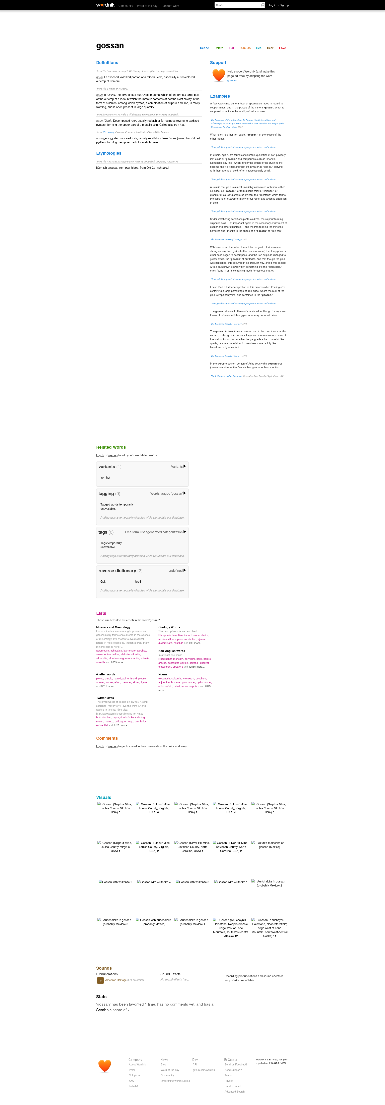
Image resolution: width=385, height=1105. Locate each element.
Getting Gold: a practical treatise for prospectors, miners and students (243, 147)
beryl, (200, 659)
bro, (137, 721)
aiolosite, (101, 654)
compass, (178, 639)
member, (127, 682)
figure (144, 682)
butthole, (101, 717)
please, (142, 678)
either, (137, 682)
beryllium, (191, 659)
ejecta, (202, 639)
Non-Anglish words (171, 651)
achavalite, (117, 650)
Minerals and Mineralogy (113, 627)
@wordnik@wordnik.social (175, 1081)
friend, (134, 678)
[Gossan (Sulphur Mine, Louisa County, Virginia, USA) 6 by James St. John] (154, 808)
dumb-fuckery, (129, 717)
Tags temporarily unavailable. (111, 545)
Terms (228, 1075)
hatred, (118, 678)
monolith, (179, 659)
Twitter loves (105, 698)
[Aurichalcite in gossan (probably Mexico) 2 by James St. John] (269, 883)
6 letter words (105, 674)
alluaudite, (102, 658)
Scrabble (104, 1009)
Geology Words (169, 627)
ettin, (161, 686)
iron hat (105, 477)
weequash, (164, 678)
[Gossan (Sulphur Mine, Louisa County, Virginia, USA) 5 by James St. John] (115, 808)
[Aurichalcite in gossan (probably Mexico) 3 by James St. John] (115, 921)
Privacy (229, 1081)
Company (135, 1059)
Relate (219, 48)
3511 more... (108, 686)
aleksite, (126, 654)
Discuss (245, 48)
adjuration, (164, 682)
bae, (110, 717)
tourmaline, (114, 654)
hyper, (117, 717)
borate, (208, 659)
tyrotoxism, (189, 678)
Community (126, 5)
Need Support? (233, 1070)
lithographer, (165, 659)
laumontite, (130, 650)
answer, (101, 682)
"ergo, (131, 721)
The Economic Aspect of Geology (226, 239)
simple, (109, 678)
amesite (101, 662)
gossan (232, 80)
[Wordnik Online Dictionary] (105, 5)
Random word (170, 5)
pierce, (100, 678)
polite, (126, 678)
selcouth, (176, 678)
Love (282, 48)
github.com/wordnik (204, 1070)
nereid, (169, 686)
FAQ (131, 1081)
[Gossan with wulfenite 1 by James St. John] (231, 881)
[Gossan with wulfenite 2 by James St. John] (115, 881)
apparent (178, 666)
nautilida (179, 643)
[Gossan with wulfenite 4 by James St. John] (154, 881)
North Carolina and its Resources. (227, 376)
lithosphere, (165, 635)
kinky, (143, 721)
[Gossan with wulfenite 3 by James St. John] (192, 881)
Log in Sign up (279, 5)
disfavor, (205, 663)
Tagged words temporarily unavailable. (117, 506)
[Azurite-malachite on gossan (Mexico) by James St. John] (269, 844)
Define (204, 48)
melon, (100, 721)
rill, (170, 639)
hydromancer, (204, 682)
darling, (141, 717)
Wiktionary (108, 132)
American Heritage (116, 980)
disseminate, (166, 643)
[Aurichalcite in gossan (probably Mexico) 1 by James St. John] (192, 921)
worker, (110, 682)
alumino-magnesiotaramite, (125, 658)
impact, (188, 635)
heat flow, (178, 635)
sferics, (205, 635)
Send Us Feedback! (236, 1064)
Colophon (134, 1075)
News (164, 1059)
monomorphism (190, 686)
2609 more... (118, 662)
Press (132, 1070)
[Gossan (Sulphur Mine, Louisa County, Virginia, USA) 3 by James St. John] (269, 808)
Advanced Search (235, 1091)
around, (163, 663)
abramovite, (103, 650)
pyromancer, (189, 682)
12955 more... (197, 666)
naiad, (177, 686)
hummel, (176, 682)
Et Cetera (230, 1059)
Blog (163, 1064)
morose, (110, 721)
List (231, 48)
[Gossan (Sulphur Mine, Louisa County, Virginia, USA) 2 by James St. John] (154, 846)
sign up (113, 455)
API (195, 1064)
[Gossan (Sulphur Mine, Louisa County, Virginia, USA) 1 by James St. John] (115, 846)
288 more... (195, 643)
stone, (197, 635)
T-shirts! (133, 1086)
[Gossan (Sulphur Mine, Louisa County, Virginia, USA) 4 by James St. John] (231, 808)
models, (163, 639)
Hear (270, 48)
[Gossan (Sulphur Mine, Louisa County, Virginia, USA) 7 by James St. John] (192, 808)
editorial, (194, 663)
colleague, (121, 721)
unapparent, (165, 666)
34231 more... (121, 725)
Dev (195, 1059)
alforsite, (136, 654)
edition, (184, 663)
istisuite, (145, 658)
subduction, (191, 639)
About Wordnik (137, 1064)
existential (102, 725)
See (258, 48)
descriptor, (174, 663)
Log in (100, 455)
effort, (118, 682)
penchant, (201, 678)
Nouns (162, 674)
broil (138, 581)
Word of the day (147, 5)
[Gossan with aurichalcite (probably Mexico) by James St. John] (154, 921)
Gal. (103, 581)
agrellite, (142, 650)
